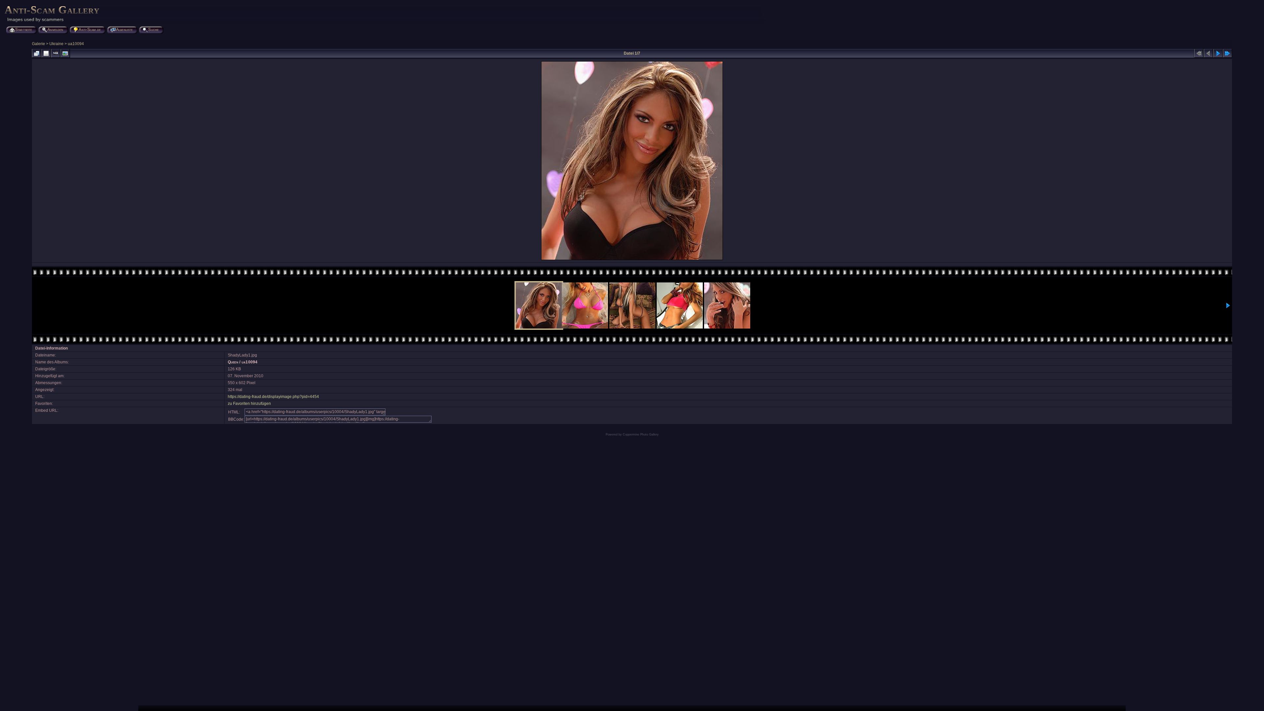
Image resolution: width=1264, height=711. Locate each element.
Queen (233, 362)
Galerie (38, 43)
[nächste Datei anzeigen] (1218, 53)
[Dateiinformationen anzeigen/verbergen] (46, 53)
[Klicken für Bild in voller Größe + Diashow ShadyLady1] (632, 259)
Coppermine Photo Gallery (641, 434)
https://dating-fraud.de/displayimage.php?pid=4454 (273, 396)
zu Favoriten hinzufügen (249, 403)
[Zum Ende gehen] (1227, 53)
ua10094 (76, 43)
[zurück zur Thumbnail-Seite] (36, 53)
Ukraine (56, 43)
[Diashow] (55, 53)
